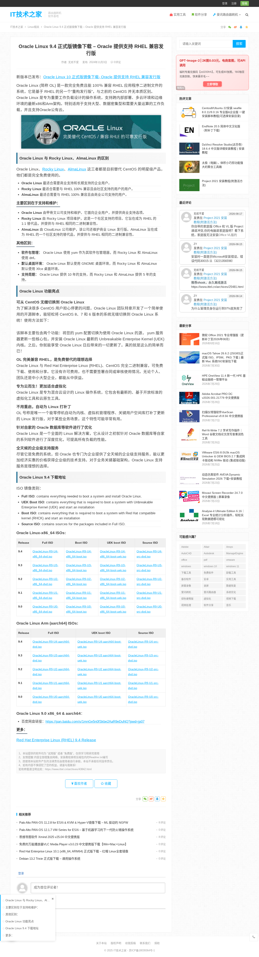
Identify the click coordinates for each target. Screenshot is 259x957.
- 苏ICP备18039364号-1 (140, 950)
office (184, 559)
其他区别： (12, 914)
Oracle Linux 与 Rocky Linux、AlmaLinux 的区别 (28, 900)
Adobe (185, 546)
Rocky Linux (53, 169)
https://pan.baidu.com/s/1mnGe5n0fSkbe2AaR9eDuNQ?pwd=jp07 (95, 721)
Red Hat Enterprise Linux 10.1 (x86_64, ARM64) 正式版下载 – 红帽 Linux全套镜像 (73, 851)
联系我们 (145, 943)
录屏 (206, 585)
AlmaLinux (77, 169)
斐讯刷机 (186, 592)
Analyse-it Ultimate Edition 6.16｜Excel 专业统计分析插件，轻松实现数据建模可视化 (223, 515)
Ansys (229, 546)
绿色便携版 (187, 598)
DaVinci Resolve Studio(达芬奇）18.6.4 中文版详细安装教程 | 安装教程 (223, 148)
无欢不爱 (74, 62)
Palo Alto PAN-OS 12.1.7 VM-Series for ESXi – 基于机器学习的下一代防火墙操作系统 (76, 830)
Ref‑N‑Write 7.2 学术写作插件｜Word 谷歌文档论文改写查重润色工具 (223, 434)
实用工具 (179, 14)
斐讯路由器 (210, 592)
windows (186, 566)
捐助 (157, 943)
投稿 (244, 3)
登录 (224, 3)
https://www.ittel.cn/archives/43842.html (68, 769)
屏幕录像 (186, 585)
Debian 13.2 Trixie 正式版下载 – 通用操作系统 (49, 858)
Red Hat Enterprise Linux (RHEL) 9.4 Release (56, 740)
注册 (234, 3)
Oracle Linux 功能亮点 (19, 921)
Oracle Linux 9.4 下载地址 (22, 928)
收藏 (107, 783)
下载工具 (186, 572)
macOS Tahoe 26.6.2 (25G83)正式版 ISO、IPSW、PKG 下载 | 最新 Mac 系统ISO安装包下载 (223, 357)
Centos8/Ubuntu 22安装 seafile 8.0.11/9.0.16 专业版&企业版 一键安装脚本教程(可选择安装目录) (223, 112)
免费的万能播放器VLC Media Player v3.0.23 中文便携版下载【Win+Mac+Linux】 (73, 844)
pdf (205, 559)
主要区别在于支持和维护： (22, 907)
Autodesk (209, 553)
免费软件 (208, 572)
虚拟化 (207, 598)
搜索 (239, 43)
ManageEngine (234, 553)
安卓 (206, 579)
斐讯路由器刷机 (227, 14)
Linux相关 (33, 26)
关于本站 (101, 943)
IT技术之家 (26, 14)
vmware (230, 559)
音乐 (228, 605)
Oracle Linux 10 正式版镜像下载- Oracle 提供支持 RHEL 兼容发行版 (101, 77)
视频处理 (186, 605)
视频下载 (231, 598)
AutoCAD (186, 553)
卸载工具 (231, 572)
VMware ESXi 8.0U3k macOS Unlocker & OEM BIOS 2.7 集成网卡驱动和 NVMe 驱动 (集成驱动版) (223, 456)
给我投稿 (130, 943)
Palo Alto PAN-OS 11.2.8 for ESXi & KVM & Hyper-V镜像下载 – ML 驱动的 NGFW (73, 822)
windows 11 (232, 566)
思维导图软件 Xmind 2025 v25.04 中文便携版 (49, 837)
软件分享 (200, 14)
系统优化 (231, 592)
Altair (206, 546)
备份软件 (186, 579)
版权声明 (116, 943)
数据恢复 (231, 585)
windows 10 (210, 566)
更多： (9, 935)
